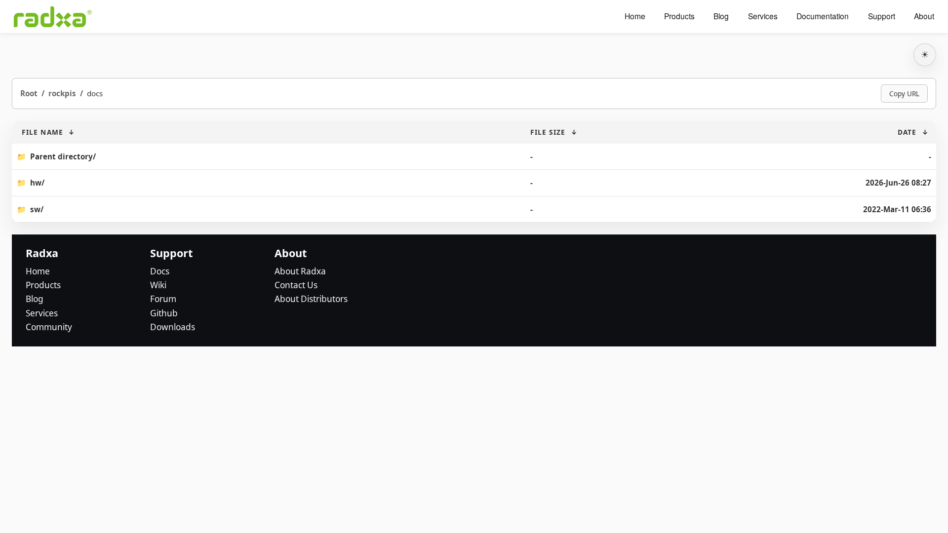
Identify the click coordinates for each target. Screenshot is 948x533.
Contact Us (296, 285)
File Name (42, 132)
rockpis (62, 93)
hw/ (37, 183)
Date (907, 132)
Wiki (158, 285)
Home (635, 16)
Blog (721, 16)
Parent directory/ (63, 156)
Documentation (822, 16)
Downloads (172, 327)
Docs (159, 271)
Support (881, 16)
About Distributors (311, 299)
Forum (163, 299)
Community (49, 327)
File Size (548, 132)
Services (763, 16)
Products (679, 16)
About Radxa (300, 271)
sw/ (36, 209)
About (924, 16)
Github (164, 313)
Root (29, 93)
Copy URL (904, 93)
